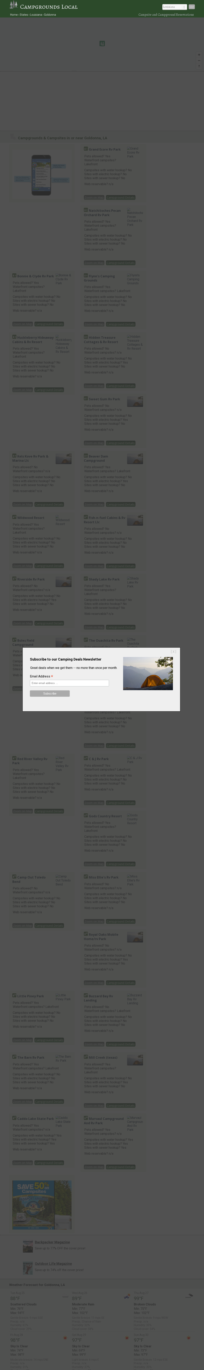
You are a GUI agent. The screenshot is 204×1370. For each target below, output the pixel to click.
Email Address (41, 676)
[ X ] (173, 652)
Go (192, 7)
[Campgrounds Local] (14, 6)
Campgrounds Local (49, 6)
